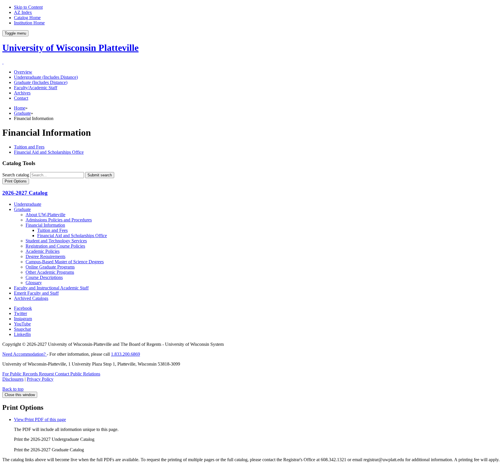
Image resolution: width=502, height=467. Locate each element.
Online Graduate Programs (50, 266)
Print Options (16, 181)
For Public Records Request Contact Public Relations (51, 373)
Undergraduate (27, 204)
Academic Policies (43, 251)
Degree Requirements (45, 256)
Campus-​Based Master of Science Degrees (65, 261)
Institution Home (29, 22)
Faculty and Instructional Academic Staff (51, 287)
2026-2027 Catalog (25, 193)
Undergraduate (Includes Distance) (46, 77)
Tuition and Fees (29, 146)
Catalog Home (27, 17)
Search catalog (15, 174)
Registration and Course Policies (55, 246)
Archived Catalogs (31, 298)
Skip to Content (28, 7)
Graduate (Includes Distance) (40, 82)
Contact (21, 98)
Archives (22, 92)
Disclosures (13, 379)
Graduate (22, 113)
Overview (23, 71)
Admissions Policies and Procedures (59, 219)
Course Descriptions (44, 277)
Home (19, 107)
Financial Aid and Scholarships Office (49, 152)
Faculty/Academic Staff (35, 87)
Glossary (34, 282)
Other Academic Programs (50, 272)
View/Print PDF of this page (40, 419)
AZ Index (23, 12)
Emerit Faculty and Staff (36, 293)
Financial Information (45, 225)
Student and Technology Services (56, 240)
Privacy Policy (40, 379)
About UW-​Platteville (45, 214)
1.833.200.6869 (125, 354)
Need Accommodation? (24, 354)
